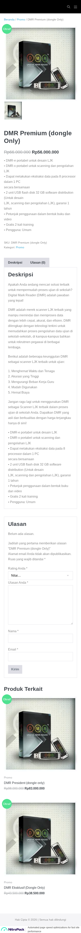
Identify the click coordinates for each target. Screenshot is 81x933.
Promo (21, 19)
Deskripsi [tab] (15, 262)
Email (13, 649)
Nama (13, 631)
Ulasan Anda (18, 582)
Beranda (9, 19)
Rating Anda (17, 568)
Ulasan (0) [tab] (37, 262)
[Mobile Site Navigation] (75, 6)
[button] (68, 6)
